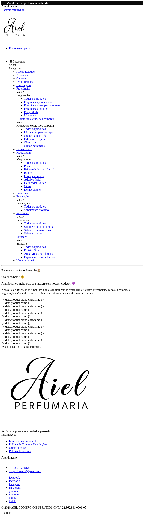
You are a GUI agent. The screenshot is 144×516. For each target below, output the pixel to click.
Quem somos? (17, 447)
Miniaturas (30, 115)
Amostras (22, 75)
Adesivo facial (32, 179)
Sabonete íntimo (33, 233)
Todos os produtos (35, 98)
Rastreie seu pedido (13, 9)
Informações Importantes (23, 441)
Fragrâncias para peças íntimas (42, 105)
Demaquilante (32, 189)
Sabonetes (22, 213)
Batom (28, 172)
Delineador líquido (35, 182)
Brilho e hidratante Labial (39, 169)
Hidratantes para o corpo (38, 132)
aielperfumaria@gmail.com (25, 471)
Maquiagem (23, 152)
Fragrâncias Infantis (35, 108)
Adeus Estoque (25, 71)
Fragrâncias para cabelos (38, 102)
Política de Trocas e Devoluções (28, 444)
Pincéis (28, 166)
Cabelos (21, 78)
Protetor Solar (32, 250)
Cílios (27, 186)
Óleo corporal (32, 142)
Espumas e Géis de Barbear (40, 257)
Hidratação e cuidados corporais (35, 118)
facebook (14, 477)
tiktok (12, 497)
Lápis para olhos (34, 176)
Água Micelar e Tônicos (38, 253)
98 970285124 (21, 467)
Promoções (23, 196)
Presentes (22, 193)
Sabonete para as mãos (37, 230)
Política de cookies (20, 451)
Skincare (21, 236)
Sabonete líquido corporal (39, 226)
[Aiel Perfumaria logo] (16, 42)
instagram (14, 484)
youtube (14, 491)
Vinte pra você (25, 260)
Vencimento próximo (36, 209)
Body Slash (31, 112)
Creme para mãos (34, 145)
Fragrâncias (23, 88)
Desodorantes (24, 81)
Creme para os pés (35, 135)
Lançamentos (24, 149)
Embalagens (23, 85)
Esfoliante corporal (35, 139)
